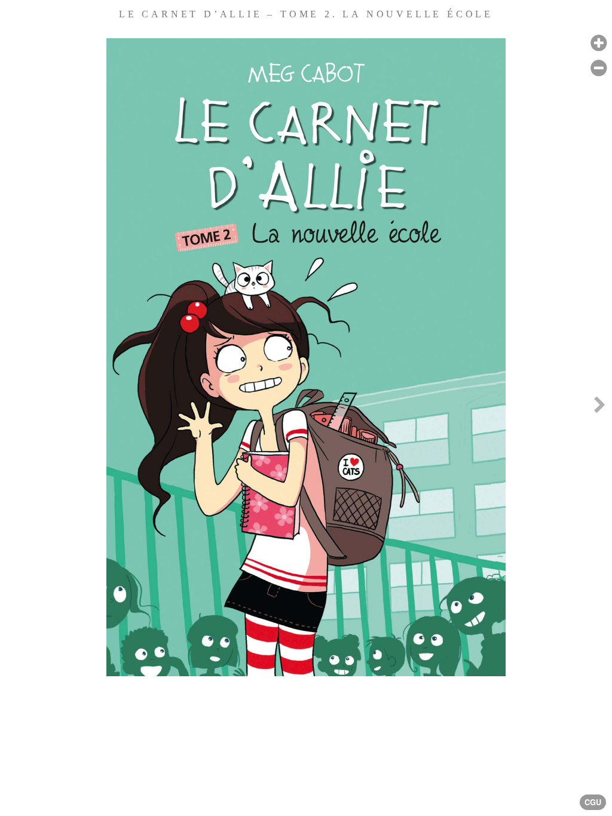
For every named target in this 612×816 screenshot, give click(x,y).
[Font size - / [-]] (598, 68)
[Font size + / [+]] (598, 43)
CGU (593, 802)
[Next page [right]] (599, 408)
